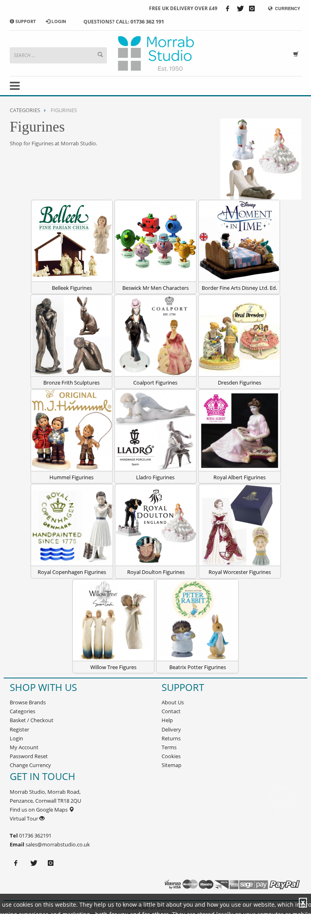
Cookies (171, 756)
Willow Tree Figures (113, 667)
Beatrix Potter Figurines (197, 667)
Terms (169, 747)
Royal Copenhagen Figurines (72, 572)
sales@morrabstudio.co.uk (58, 844)
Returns (171, 738)
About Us (173, 702)
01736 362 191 (147, 21)
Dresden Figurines (239, 382)
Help (167, 720)
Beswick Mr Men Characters (155, 287)
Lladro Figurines (155, 477)
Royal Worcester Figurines (240, 572)
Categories (25, 110)
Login (16, 738)
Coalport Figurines (155, 382)
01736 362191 (34, 835)
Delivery (171, 729)
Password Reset (29, 756)
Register (19, 729)
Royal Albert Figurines (239, 477)
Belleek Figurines (72, 287)
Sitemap (171, 765)
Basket (18, 720)
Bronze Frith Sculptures (71, 382)
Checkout (41, 720)
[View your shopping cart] (297, 53)
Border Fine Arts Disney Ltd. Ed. (239, 287)
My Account (24, 747)
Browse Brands (28, 702)
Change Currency (30, 765)
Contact (171, 711)
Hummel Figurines (71, 477)
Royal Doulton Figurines (156, 572)
